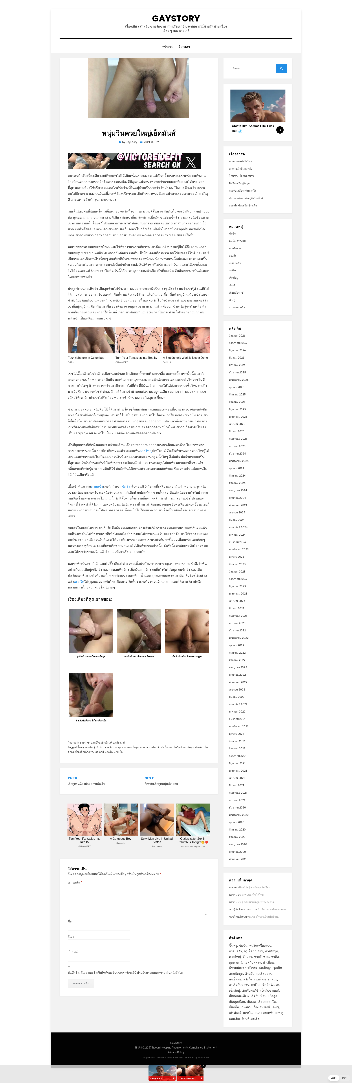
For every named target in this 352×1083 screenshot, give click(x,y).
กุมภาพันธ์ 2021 (238, 792)
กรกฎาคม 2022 (238, 667)
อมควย (144, 747)
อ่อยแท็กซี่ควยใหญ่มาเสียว (243, 205)
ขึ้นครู (80, 747)
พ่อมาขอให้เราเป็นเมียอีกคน (263, 916)
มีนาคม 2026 (236, 357)
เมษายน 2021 (237, 778)
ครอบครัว (235, 951)
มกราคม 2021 (237, 800)
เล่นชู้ (232, 300)
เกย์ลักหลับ (235, 263)
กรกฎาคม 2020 (238, 844)
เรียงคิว (246, 1007)
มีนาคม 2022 (236, 697)
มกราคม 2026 (237, 365)
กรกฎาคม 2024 (238, 490)
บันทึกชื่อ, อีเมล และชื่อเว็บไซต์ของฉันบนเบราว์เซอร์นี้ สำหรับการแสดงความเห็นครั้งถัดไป (125, 973)
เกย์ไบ (96, 742)
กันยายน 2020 (237, 829)
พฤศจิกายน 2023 (239, 549)
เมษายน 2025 (237, 424)
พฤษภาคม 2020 (238, 859)
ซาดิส (275, 957)
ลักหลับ (249, 973)
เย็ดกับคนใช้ (250, 990)
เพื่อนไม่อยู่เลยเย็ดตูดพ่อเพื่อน (254, 887)
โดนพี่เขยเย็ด (251, 1018)
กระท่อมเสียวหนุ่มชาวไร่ (242, 190)
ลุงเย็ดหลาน (264, 973)
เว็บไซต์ (73, 952)
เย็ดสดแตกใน (267, 1002)
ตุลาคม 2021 (236, 733)
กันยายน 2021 (237, 741)
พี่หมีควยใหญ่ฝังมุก (239, 183)
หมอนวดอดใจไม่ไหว (240, 161)
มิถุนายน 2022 (237, 674)
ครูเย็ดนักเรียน (253, 951)
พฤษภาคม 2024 (238, 505)
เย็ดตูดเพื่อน (237, 1002)
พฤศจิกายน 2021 (238, 726)
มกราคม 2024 (237, 534)
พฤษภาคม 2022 (238, 682)
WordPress (204, 1057)
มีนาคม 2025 (236, 431)
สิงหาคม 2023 (237, 571)
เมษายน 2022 (237, 689)
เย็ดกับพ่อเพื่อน (239, 996)
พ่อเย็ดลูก (265, 968)
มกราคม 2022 (237, 711)
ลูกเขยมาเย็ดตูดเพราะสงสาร (258, 902)
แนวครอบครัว (237, 307)
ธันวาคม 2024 (237, 453)
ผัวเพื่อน (268, 962)
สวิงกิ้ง (232, 255)
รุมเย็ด (277, 968)
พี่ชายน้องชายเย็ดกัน (243, 968)
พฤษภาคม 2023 (238, 593)
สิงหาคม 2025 (237, 402)
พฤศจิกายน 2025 (239, 379)
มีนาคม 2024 (236, 519)
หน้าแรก (167, 47)
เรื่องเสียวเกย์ (117, 742)
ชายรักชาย (86, 742)
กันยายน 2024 (237, 475)
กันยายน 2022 (237, 652)
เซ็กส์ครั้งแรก (164, 747)
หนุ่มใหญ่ (260, 979)
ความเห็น (75, 882)
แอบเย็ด (118, 752)
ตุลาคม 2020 (236, 822)
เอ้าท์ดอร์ (235, 1013)
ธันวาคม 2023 (237, 542)
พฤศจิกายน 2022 (239, 637)
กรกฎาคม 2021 (237, 755)
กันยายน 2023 (237, 564)
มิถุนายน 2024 (237, 497)
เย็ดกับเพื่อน (179, 747)
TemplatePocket (174, 1057)
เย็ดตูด (190, 747)
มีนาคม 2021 (236, 785)
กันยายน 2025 (237, 394)
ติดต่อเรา (184, 47)
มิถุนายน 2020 (237, 851)
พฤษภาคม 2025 (238, 416)
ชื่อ (70, 921)
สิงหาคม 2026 (237, 335)
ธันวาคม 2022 (237, 630)
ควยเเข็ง (97, 486)
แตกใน (79, 581)
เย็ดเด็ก (105, 742)
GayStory (176, 18)
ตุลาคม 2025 (236, 387)
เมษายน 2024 (237, 512)
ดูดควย (122, 747)
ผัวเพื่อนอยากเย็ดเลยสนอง (272, 909)
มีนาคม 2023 (236, 608)
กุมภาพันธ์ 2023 (238, 615)
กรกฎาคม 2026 (238, 343)
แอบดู (279, 1013)
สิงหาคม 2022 (237, 660)
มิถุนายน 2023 (237, 586)
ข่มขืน (232, 233)
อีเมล (71, 937)
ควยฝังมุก (271, 951)
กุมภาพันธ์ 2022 (238, 704)
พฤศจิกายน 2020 (239, 815)
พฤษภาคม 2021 (238, 770)
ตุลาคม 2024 (236, 468)
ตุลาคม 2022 (236, 645)
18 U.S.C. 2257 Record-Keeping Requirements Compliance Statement (176, 1047)
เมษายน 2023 (237, 601)
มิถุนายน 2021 (237, 763)
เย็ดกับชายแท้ (269, 990)
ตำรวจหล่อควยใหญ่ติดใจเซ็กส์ (246, 198)
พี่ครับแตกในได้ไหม (253, 894)
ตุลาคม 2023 (236, 556)
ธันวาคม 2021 (237, 719)
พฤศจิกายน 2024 (239, 461)
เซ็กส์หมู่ (233, 277)
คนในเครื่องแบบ (238, 241)
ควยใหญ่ (146, 451)
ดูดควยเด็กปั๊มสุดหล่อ (240, 168)
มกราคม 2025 (237, 446)
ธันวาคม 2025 (237, 372)
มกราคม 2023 (237, 623)
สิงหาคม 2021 (237, 748)
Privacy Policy (176, 1052)
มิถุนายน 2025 (237, 409)
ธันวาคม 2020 (237, 807)
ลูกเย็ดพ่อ (235, 979)
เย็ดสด (199, 747)
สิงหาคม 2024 (237, 483)
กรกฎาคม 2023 (238, 579)
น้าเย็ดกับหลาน (251, 962)
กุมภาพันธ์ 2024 (238, 527)
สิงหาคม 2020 (237, 837)
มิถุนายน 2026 (237, 350)
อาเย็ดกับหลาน (239, 985)
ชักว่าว (127, 486)
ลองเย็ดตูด (133, 747)
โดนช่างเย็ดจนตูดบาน (241, 176)
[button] (339, 1078)
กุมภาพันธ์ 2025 (238, 438)
